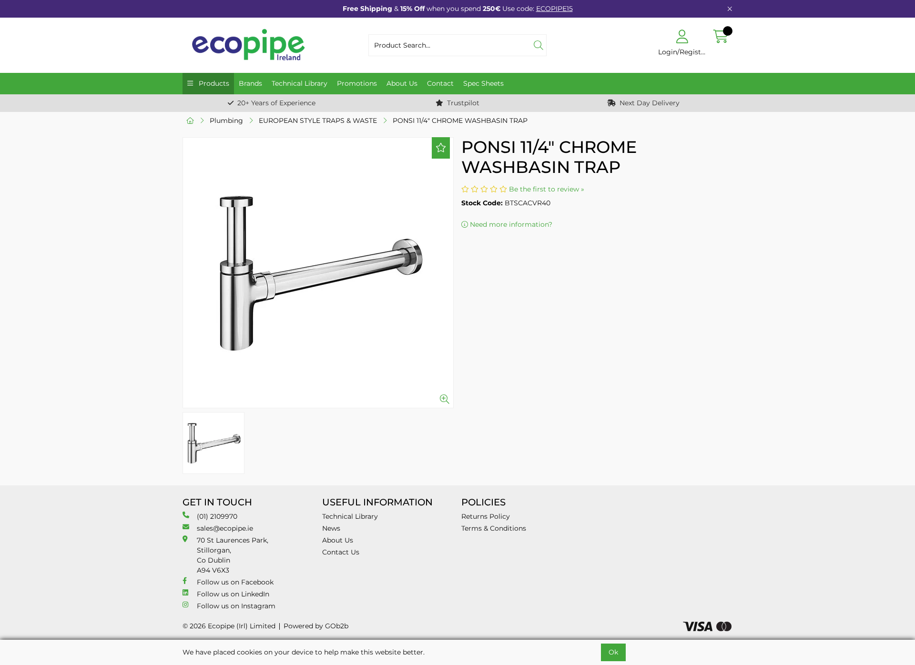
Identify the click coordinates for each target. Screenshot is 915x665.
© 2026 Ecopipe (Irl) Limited (229, 626)
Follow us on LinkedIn (233, 594)
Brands (250, 83)
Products (213, 83)
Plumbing (226, 120)
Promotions (357, 83)
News (331, 528)
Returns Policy (485, 516)
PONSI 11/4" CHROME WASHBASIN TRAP (460, 120)
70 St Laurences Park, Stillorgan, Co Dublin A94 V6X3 (232, 555)
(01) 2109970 (217, 516)
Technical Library (299, 83)
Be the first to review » (546, 189)
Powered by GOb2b (316, 626)
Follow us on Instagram (236, 606)
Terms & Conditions (493, 528)
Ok (613, 652)
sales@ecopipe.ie (225, 528)
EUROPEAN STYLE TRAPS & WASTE (318, 120)
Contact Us (340, 552)
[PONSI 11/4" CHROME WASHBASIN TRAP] (318, 272)
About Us (401, 83)
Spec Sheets (483, 83)
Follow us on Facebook (235, 582)
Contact (440, 83)
